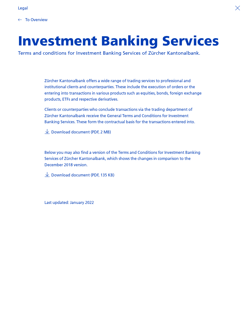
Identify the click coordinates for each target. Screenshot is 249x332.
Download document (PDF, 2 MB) (81, 131)
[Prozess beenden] (237, 7)
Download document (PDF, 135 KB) (82, 174)
